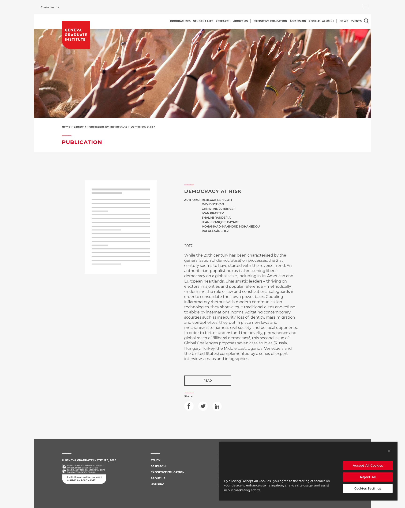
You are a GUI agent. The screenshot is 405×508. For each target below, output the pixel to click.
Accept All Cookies (368, 465)
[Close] (389, 451)
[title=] (76, 35)
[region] (308, 471)
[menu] (366, 7)
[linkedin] (217, 406)
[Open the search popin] (366, 20)
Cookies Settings (367, 488)
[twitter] (203, 406)
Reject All (368, 477)
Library (79, 126)
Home (66, 126)
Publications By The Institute (107, 126)
